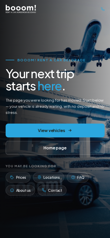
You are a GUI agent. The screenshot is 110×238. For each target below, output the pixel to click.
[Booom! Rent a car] (21, 9)
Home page (55, 147)
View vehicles (51, 130)
